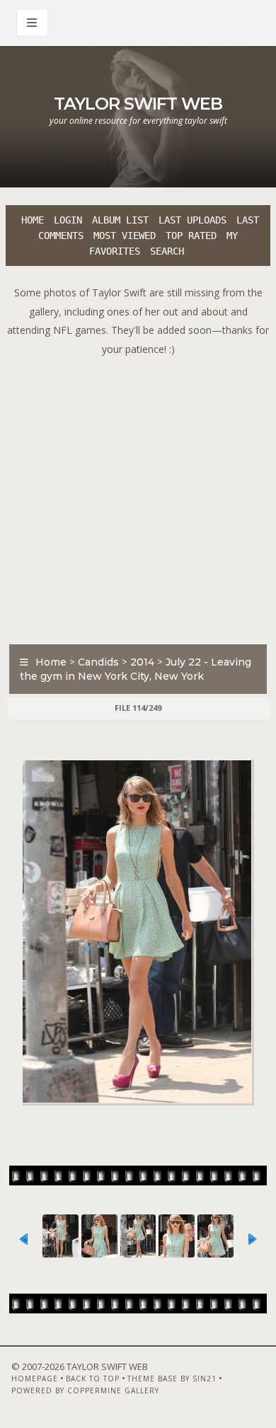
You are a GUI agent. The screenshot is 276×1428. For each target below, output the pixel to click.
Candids (98, 662)
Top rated (191, 235)
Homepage (34, 1378)
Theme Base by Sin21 (172, 1378)
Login (68, 220)
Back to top (93, 1378)
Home (32, 220)
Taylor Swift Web (138, 103)
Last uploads (192, 220)
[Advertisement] (138, 496)
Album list (120, 220)
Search (167, 251)
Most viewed (124, 235)
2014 (142, 662)
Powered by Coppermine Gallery (85, 1390)
